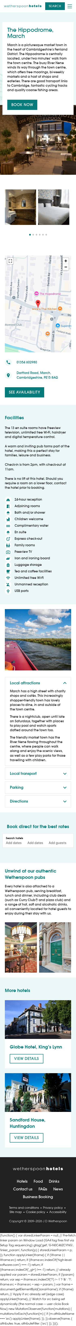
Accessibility (57, 1212)
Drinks (54, 1181)
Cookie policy (35, 1212)
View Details (26, 1058)
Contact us (22, 1189)
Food (38, 1181)
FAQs (43, 1189)
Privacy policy (53, 1208)
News (58, 1189)
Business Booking (38, 1196)
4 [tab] (40, 235)
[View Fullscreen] (10, 261)
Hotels (22, 1181)
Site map (16, 1212)
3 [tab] (36, 235)
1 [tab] (30, 235)
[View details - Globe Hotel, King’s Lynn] (38, 1019)
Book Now (22, 104)
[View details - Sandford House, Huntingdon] (38, 1092)
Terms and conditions (24, 1208)
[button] (38, 304)
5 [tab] (43, 235)
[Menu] (69, 6)
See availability (24, 392)
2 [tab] (33, 235)
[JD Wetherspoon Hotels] (23, 6)
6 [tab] (46, 235)
